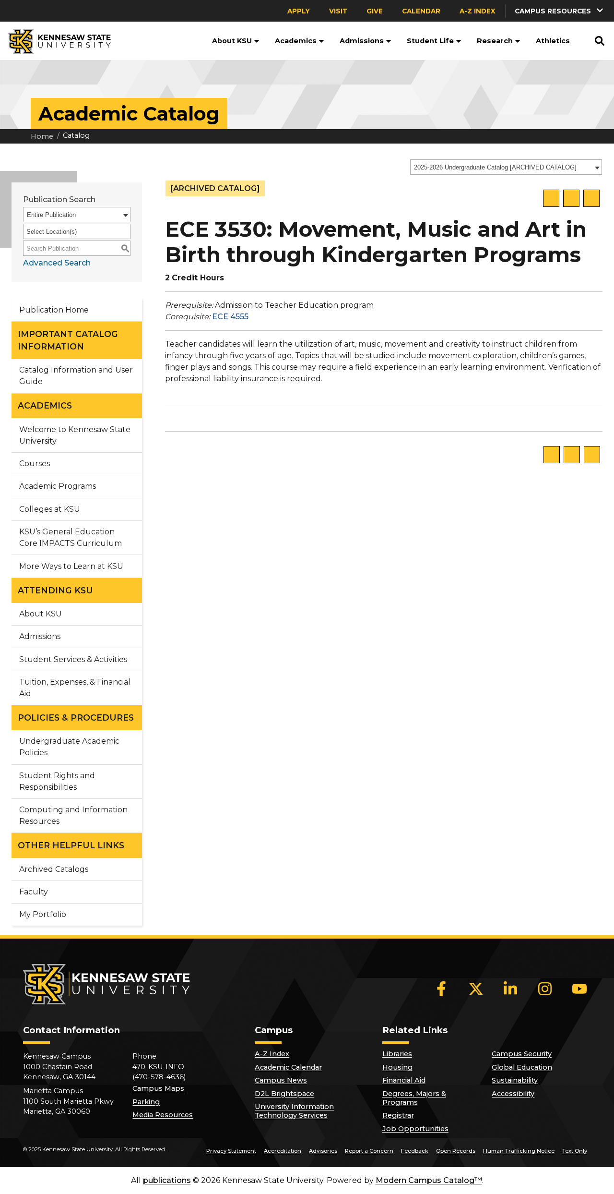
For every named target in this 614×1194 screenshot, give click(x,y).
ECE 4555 (230, 316)
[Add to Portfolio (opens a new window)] (551, 198)
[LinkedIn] (510, 988)
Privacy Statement (231, 1150)
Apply (298, 11)
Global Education (522, 1067)
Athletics (553, 40)
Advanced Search (57, 262)
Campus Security (522, 1053)
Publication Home (54, 309)
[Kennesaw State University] (55, 41)
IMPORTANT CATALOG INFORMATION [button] (68, 340)
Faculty (33, 891)
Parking (146, 1102)
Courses (34, 463)
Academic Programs (57, 486)
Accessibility (513, 1093)
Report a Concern (369, 1150)
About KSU (232, 40)
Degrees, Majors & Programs (414, 1098)
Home (42, 136)
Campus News (281, 1080)
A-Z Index (478, 11)
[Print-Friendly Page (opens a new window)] (571, 198)
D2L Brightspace (284, 1093)
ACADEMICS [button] (45, 405)
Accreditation (282, 1150)
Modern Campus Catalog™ (429, 1180)
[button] (256, 41)
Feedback (414, 1150)
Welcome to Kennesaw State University (74, 435)
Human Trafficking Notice (519, 1150)
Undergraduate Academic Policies (69, 746)
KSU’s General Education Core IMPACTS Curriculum (70, 537)
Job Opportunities (415, 1128)
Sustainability (515, 1080)
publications (167, 1180)
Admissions (362, 40)
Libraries (397, 1053)
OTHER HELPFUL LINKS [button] (71, 845)
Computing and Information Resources (73, 815)
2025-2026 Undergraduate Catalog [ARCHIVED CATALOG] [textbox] (495, 167)
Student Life (430, 40)
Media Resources (162, 1114)
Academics (296, 40)
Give (374, 11)
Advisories (323, 1150)
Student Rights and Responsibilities (57, 781)
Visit (338, 11)
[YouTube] (579, 988)
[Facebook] (441, 988)
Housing (397, 1067)
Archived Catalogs (53, 869)
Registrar (398, 1115)
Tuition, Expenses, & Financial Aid (74, 687)
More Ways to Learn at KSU (71, 566)
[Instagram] (544, 988)
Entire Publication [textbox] (51, 214)
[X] (475, 988)
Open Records (455, 1150)
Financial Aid (403, 1080)
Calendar (421, 11)
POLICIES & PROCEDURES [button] (76, 717)
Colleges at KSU (49, 509)
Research (495, 40)
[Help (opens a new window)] (591, 198)
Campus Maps (158, 1088)
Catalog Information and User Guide (76, 375)
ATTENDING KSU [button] (55, 590)
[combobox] (506, 167)
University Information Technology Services (294, 1111)
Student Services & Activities (73, 659)
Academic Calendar (288, 1067)
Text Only (574, 1150)
